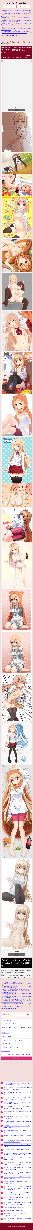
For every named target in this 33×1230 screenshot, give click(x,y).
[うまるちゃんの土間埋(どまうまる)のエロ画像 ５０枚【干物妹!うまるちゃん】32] (16, 541)
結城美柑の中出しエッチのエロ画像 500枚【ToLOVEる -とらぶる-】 (17, 1117)
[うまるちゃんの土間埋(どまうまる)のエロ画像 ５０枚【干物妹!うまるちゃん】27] (16, 350)
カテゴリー (23, 6)
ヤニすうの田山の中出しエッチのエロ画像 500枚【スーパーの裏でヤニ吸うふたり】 (17, 1083)
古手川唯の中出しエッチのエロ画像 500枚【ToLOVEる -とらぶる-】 (17, 1122)
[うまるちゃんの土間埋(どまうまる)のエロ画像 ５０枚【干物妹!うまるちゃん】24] (16, 238)
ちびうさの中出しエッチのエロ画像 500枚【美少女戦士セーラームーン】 (17, 1219)
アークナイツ (5, 1033)
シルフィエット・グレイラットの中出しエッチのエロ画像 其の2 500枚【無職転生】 (17, 1102)
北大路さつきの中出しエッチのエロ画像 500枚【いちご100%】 (17, 1112)
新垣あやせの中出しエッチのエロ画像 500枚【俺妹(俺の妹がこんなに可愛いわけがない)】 (18, 1088)
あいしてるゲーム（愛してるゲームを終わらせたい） (16, 1054)
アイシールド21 (6, 1051)
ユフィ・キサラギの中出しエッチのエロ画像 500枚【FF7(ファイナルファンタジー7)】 (17, 1193)
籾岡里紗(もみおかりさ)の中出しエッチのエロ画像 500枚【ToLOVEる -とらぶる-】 (17, 1126)
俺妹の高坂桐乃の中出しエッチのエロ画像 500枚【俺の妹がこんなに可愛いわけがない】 (17, 1107)
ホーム (10, 6)
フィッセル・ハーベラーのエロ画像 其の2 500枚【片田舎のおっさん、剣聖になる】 (17, 1177)
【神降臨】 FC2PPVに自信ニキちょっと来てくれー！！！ (14, 33)
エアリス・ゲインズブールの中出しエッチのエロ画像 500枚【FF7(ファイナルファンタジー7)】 (17, 1163)
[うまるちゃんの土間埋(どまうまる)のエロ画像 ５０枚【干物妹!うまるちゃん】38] (16, 857)
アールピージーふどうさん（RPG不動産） (13, 1040)
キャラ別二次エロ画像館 (16, 3)
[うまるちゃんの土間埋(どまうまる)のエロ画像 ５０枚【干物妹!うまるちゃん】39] (16, 903)
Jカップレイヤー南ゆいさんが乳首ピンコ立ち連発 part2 (14, 13)
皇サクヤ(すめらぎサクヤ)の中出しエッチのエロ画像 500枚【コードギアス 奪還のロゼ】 (17, 1203)
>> (24, 110)
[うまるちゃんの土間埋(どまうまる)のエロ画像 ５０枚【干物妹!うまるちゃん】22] (16, 173)
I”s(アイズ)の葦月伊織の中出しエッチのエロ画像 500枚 (17, 1136)
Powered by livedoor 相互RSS (9, 35)
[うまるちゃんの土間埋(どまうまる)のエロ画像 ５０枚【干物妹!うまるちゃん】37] (16, 763)
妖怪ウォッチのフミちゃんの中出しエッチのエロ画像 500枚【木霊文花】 (17, 1158)
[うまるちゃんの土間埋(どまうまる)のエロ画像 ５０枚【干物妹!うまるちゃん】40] (16, 949)
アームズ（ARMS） (7, 1036)
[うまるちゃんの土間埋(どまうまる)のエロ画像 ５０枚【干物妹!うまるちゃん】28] (16, 393)
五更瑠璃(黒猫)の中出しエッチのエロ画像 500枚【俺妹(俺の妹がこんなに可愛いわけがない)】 (17, 1153)
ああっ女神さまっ (6, 1043)
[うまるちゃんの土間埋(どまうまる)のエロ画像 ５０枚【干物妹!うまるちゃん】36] (16, 720)
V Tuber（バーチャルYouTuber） (10, 1023)
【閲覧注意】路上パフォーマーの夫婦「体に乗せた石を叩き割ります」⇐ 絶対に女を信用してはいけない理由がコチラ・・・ (16, 11)
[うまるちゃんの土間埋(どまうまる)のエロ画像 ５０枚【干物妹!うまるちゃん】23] (16, 195)
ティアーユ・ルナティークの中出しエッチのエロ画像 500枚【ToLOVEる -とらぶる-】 (17, 1173)
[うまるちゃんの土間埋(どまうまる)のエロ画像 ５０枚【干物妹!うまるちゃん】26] (16, 310)
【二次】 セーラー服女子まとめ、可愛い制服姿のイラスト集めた (16, 26)
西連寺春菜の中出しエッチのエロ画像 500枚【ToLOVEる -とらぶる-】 (15, 1214)
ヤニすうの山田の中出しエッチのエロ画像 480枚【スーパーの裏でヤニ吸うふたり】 (17, 1141)
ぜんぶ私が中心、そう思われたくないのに (12, 982)
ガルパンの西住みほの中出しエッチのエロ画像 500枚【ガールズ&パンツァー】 (17, 1198)
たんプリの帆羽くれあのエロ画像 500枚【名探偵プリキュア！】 (17, 1093)
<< (9, 110)
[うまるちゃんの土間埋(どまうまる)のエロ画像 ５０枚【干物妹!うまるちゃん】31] (16, 507)
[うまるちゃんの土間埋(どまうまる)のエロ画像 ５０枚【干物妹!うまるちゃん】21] (16, 151)
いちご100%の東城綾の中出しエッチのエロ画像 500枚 (17, 1131)
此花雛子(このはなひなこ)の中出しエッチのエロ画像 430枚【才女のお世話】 (17, 1168)
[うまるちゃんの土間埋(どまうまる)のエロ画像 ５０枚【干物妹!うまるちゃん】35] (16, 673)
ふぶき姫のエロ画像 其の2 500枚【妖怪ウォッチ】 (17, 1207)
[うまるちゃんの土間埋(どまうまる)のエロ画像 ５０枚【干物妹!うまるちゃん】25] (16, 272)
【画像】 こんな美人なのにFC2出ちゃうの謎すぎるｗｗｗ (15, 1006)
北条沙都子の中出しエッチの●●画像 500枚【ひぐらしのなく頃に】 (16, 17)
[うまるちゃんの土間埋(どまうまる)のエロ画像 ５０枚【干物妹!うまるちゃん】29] (16, 436)
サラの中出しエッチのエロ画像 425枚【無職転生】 (17, 1149)
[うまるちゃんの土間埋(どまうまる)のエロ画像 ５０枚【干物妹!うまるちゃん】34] (16, 630)
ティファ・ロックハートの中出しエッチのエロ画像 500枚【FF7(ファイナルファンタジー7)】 (17, 1098)
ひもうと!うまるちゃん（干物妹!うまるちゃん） (16, 57)
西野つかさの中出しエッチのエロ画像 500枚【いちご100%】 (17, 1145)
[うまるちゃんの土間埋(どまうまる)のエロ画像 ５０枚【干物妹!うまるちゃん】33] (16, 587)
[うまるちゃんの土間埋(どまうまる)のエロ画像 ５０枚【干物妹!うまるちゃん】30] (16, 482)
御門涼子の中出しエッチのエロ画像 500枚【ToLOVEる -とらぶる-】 (17, 1182)
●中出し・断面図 (6, 1020)
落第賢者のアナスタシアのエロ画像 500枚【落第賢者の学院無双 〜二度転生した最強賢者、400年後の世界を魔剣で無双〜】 (17, 1188)
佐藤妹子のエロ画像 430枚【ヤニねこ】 (14, 1210)
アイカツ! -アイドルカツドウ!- (10, 1047)
